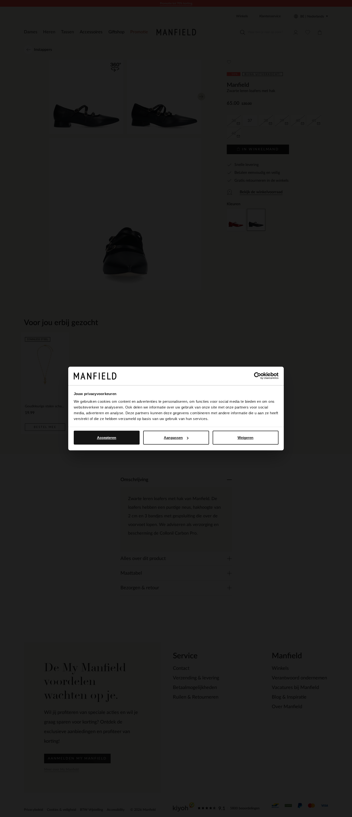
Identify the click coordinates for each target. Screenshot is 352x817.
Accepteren (106, 438)
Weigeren (246, 438)
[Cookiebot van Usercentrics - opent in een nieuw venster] (257, 375)
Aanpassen (173, 438)
